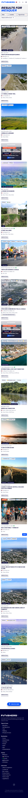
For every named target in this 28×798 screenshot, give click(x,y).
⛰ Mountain (5, 760)
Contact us (5, 769)
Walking (4, 730)
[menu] (26, 2)
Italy (3, 747)
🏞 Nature (4, 754)
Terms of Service (6, 775)
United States (5, 740)
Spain (3, 745)
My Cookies (5, 771)
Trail (3, 729)
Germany (4, 741)
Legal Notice (5, 778)
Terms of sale (5, 776)
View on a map (15, 704)
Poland (4, 743)
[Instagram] (14, 784)
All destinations (6, 749)
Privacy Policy (5, 773)
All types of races (6, 732)
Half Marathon (6, 727)
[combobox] (4, 14)
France (4, 738)
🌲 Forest (4, 758)
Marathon (4, 725)
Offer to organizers (7, 767)
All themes (5, 762)
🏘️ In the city (5, 756)
